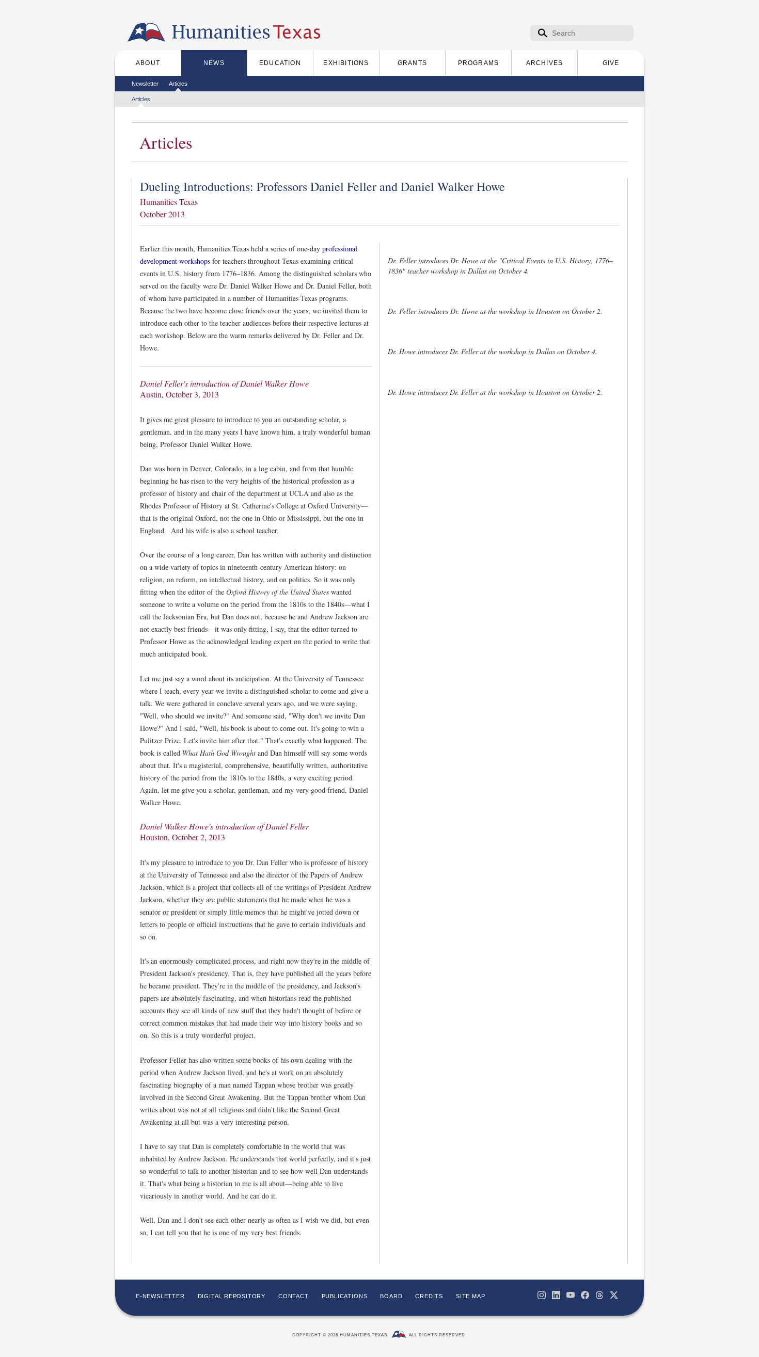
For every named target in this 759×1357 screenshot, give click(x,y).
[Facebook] (585, 1295)
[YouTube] (570, 1295)
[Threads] (599, 1295)
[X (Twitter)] (614, 1295)
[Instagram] (541, 1295)
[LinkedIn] (556, 1295)
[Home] (146, 32)
